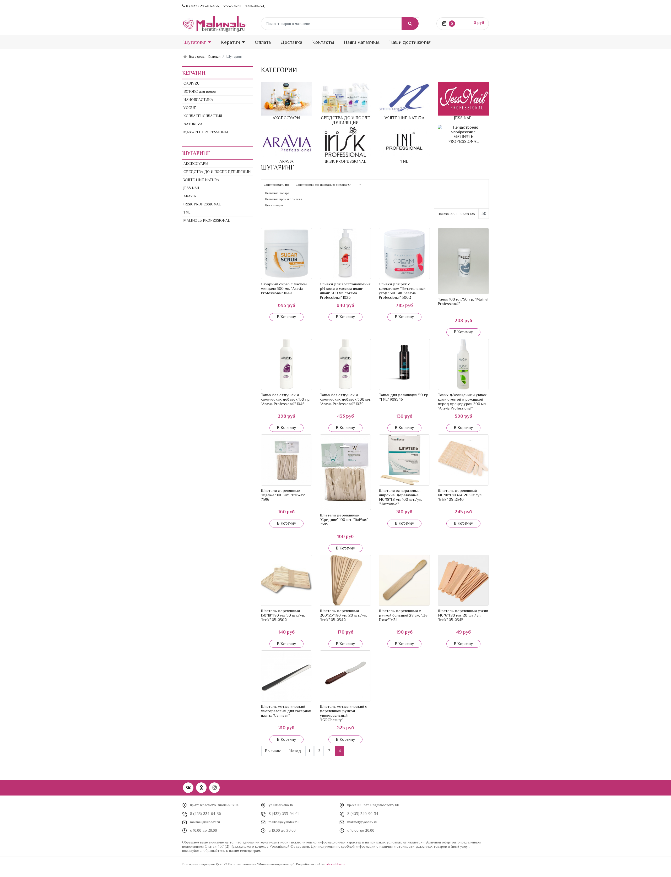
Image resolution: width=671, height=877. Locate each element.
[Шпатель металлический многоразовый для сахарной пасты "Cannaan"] (286, 676)
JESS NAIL (191, 188)
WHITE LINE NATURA (201, 180)
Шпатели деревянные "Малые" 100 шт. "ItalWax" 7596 (283, 495)
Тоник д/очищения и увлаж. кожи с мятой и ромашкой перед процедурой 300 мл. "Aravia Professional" (463, 401)
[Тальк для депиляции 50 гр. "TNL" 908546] (404, 364)
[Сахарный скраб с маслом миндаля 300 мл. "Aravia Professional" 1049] (286, 253)
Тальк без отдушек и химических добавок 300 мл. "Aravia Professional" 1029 (345, 399)
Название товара (277, 193)
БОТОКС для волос (199, 91)
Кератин (230, 42)
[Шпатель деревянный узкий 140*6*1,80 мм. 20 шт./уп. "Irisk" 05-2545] (463, 580)
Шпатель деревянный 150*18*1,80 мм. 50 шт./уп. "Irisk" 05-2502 (283, 615)
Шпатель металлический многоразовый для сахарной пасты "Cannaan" (286, 710)
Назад (295, 751)
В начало (273, 751)
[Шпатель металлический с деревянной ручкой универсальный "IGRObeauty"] (345, 676)
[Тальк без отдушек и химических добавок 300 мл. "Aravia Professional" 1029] (345, 364)
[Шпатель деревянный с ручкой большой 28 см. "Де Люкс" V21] (404, 580)
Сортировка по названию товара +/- (324, 185)
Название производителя (283, 199)
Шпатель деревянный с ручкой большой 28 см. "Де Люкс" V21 (403, 615)
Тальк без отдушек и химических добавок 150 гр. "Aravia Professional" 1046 (285, 399)
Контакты (323, 42)
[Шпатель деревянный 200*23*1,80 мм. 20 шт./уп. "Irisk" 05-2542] (345, 580)
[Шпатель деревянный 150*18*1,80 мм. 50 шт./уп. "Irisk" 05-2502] (286, 580)
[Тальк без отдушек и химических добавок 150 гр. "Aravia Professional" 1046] (286, 364)
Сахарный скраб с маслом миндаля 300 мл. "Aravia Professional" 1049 (284, 288)
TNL (186, 212)
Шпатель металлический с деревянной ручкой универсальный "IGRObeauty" (343, 713)
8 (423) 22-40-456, (203, 6)
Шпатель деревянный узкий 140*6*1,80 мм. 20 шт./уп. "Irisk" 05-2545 (463, 615)
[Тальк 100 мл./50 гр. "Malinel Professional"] (463, 261)
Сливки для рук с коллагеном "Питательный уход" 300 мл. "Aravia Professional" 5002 (402, 290)
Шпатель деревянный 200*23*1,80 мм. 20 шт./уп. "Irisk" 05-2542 (343, 615)
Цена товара (274, 205)
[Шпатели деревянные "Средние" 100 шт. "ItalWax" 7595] (345, 472)
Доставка (291, 42)
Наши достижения (410, 42)
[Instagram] (214, 787)
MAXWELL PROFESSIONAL (206, 132)
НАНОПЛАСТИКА (198, 99)
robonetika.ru (334, 864)
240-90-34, (255, 6)
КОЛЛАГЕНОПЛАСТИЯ (202, 116)
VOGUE (189, 108)
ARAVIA (189, 196)
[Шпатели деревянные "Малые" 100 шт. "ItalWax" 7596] (286, 460)
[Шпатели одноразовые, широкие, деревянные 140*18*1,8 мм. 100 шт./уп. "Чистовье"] (404, 460)
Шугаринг (194, 42)
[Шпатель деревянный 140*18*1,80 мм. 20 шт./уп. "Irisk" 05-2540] (463, 460)
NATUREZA (192, 124)
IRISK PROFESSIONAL (202, 204)
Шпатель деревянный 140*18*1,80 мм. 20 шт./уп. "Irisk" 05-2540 (460, 495)
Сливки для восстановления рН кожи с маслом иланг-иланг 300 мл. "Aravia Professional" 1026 (345, 290)
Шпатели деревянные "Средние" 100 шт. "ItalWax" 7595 (344, 519)
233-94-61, (232, 6)
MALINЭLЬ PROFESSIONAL (206, 220)
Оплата (263, 42)
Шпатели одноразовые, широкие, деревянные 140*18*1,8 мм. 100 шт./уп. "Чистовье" (400, 497)
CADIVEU (191, 83)
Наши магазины (361, 42)
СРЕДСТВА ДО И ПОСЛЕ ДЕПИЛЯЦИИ (217, 172)
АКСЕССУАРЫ (195, 163)
